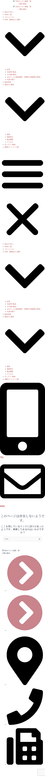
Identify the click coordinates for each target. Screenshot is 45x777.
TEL (2, 457)
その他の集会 (11, 74)
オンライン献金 (10, 144)
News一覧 (8, 14)
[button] (22, 197)
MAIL (2, 506)
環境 (8, 134)
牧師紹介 (10, 137)
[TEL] (22, 455)
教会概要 (10, 139)
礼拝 (8, 69)
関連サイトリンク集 (12, 147)
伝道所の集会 (11, 72)
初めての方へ (9, 12)
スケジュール (9, 17)
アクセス (10, 142)
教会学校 (8, 82)
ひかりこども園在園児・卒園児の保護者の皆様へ (24, 77)
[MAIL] (22, 503)
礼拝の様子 (11, 79)
